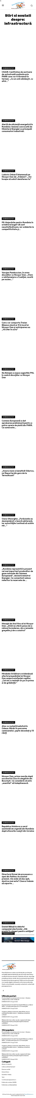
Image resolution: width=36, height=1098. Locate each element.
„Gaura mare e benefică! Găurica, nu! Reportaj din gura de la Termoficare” (18, 473)
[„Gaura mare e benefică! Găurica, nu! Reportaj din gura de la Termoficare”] (18, 447)
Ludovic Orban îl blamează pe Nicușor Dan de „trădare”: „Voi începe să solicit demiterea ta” (16, 176)
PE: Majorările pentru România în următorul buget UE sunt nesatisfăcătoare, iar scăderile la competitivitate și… (18, 225)
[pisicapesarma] (18, 5)
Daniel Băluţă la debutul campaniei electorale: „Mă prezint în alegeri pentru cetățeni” (18, 928)
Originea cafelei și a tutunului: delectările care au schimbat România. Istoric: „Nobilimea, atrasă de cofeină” (16, 1013)
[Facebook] (3, 990)
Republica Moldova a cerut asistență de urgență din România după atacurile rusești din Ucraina (18, 828)
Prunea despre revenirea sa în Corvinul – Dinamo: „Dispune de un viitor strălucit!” (16, 998)
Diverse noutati (8, 68)
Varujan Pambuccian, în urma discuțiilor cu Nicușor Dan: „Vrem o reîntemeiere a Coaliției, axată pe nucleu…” (17, 276)
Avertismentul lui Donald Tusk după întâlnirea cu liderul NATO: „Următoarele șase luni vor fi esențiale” (17, 1005)
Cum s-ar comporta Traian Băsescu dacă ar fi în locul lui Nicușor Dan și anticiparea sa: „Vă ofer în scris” (16, 326)
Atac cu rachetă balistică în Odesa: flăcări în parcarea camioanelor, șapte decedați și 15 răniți (18, 729)
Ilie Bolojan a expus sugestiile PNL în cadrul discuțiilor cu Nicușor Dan (18, 375)
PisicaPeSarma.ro (28, 1094)
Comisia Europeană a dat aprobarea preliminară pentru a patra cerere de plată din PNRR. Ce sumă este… (17, 424)
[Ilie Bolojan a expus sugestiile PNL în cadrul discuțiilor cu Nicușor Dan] (18, 349)
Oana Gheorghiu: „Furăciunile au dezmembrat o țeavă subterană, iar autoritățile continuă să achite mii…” (18, 522)
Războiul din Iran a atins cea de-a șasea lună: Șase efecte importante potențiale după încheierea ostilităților (16, 1021)
